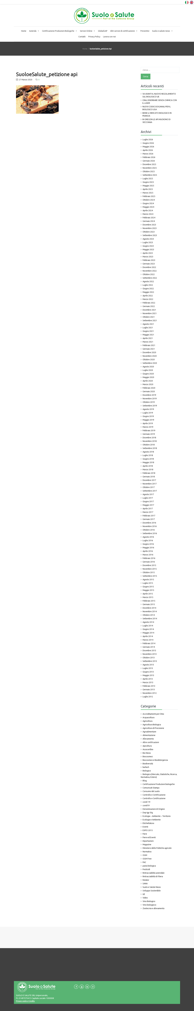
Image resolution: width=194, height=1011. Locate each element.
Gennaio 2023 (149, 264)
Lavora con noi (109, 36)
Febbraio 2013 (149, 686)
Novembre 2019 (150, 398)
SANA (145, 883)
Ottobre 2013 (149, 657)
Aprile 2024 (148, 210)
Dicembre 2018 (149, 437)
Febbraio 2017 (149, 516)
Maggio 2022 (148, 292)
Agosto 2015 (148, 579)
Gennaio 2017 (149, 519)
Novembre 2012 (150, 693)
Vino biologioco (149, 905)
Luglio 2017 (148, 498)
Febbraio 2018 (149, 473)
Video (145, 898)
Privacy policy (22, 1001)
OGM (145, 855)
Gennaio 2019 (149, 434)
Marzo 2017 (148, 512)
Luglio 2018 (148, 455)
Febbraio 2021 (149, 345)
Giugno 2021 (148, 331)
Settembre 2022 (150, 278)
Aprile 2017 (148, 508)
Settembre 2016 (150, 533)
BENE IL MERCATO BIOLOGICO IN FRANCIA (157, 114)
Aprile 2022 (148, 296)
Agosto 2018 (148, 452)
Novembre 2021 (150, 313)
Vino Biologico (149, 901)
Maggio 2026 (148, 146)
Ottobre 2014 (149, 615)
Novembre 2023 (150, 228)
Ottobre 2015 (149, 572)
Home (23, 31)
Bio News (147, 753)
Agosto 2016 (148, 537)
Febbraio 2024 (149, 217)
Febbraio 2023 (149, 260)
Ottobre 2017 (149, 487)
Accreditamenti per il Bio (153, 714)
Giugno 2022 (148, 288)
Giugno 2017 (148, 501)
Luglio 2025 (148, 178)
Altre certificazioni (151, 742)
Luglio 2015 (148, 583)
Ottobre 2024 (149, 200)
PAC (144, 862)
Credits (31, 1001)
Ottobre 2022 (149, 274)
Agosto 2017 (148, 494)
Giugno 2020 (148, 374)
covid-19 (146, 802)
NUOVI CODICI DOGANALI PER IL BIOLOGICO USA (156, 108)
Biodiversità (148, 763)
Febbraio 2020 (149, 388)
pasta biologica (149, 866)
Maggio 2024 (148, 207)
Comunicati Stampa (151, 788)
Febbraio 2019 (149, 430)
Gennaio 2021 (149, 349)
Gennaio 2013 (149, 689)
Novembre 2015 (150, 569)
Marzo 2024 (148, 214)
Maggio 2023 (148, 249)
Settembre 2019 (150, 406)
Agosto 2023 (148, 239)
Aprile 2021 (148, 338)
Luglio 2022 (148, 285)
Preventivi (144, 31)
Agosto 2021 (148, 324)
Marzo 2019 (148, 427)
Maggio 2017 (148, 505)
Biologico (147, 771)
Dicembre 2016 (149, 523)
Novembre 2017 (150, 484)
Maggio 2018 (148, 462)
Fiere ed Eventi (149, 837)
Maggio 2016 (148, 547)
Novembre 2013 (150, 654)
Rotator (146, 880)
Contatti (81, 36)
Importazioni (148, 841)
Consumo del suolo (151, 791)
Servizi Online (86, 31)
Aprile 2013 (148, 679)
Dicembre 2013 (149, 650)
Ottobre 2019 (149, 402)
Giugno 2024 (148, 203)
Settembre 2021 (150, 320)
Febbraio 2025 (149, 196)
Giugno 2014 (148, 629)
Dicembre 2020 (149, 352)
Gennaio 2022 (149, 306)
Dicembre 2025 (149, 164)
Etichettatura (148, 823)
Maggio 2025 (148, 186)
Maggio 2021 (148, 335)
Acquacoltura (148, 717)
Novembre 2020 (150, 356)
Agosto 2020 (148, 366)
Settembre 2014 (150, 618)
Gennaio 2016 (149, 562)
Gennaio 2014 (149, 647)
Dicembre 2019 (149, 395)
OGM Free (147, 859)
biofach (146, 767)
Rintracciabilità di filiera (153, 876)
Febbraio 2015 (149, 601)
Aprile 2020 (148, 381)
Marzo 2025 (148, 193)
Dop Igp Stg (148, 812)
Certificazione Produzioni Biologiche (58, 31)
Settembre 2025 (150, 175)
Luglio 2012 (148, 696)
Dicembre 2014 (149, 608)
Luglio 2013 (148, 668)
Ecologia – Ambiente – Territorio (157, 816)
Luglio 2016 (148, 540)
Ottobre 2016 (149, 530)
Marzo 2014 (148, 640)
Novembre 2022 (150, 271)
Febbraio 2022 (149, 303)
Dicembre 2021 (149, 310)
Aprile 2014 (148, 636)
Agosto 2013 (148, 665)
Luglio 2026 (148, 139)
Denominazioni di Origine (154, 809)
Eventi (145, 827)
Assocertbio (148, 749)
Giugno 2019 (148, 416)
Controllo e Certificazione (154, 795)
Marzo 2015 (148, 597)
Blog (145, 781)
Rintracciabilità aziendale (153, 873)
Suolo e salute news (161, 31)
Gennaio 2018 (149, 476)
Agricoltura (147, 721)
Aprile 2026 (148, 150)
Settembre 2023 (150, 235)
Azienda (32, 31)
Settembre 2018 (150, 448)
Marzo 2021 (148, 342)
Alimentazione (149, 735)
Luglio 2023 (148, 242)
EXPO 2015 (148, 830)
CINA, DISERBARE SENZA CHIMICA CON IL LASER (159, 101)
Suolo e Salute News (152, 887)
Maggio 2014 (148, 633)
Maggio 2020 (148, 377)
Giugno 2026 (148, 143)
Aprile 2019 (148, 423)
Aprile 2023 (148, 253)
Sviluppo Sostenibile (152, 891)
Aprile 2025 (148, 189)
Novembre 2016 (150, 526)
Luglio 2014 (148, 626)
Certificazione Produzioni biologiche (159, 784)
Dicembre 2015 (149, 565)
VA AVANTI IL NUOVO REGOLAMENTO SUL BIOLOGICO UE (159, 95)
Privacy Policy (94, 36)
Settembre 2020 (150, 363)
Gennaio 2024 (149, 221)
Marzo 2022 (148, 299)
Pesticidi (146, 869)
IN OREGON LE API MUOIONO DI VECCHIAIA (156, 120)
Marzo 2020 (148, 384)
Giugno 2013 (148, 672)
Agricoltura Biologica (152, 724)
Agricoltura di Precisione (153, 728)
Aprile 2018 (148, 466)
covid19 (146, 805)
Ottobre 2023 (149, 232)
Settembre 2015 (150, 576)
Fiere (145, 834)
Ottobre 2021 (149, 317)
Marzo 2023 (148, 256)
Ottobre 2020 (149, 359)
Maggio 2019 (148, 420)
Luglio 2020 (148, 370)
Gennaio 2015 (149, 604)
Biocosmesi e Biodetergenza (155, 760)
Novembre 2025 (150, 168)
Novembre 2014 (150, 611)
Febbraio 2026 (149, 157)
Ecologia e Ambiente (152, 820)
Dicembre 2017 (149, 480)
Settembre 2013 (150, 661)
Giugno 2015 (148, 586)
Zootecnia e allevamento (153, 908)
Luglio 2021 (148, 327)
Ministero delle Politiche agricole (157, 848)
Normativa (147, 851)
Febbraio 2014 (149, 643)
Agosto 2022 (148, 281)
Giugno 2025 (148, 182)
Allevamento (148, 739)
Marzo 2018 (148, 469)
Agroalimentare (149, 732)
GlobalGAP (102, 31)
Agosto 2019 (148, 409)
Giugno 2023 (148, 246)
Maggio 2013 (148, 675)
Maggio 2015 (148, 590)
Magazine (147, 844)
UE (144, 894)
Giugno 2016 (148, 544)
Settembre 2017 (150, 491)
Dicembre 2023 (149, 225)
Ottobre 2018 (149, 445)
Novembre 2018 (150, 441)
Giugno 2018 (148, 459)
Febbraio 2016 (149, 558)
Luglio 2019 (148, 413)
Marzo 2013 (148, 682)
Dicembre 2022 (149, 267)
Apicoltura (147, 746)
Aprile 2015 (148, 594)
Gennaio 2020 (149, 391)
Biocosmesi (148, 756)
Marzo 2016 (148, 555)
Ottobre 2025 (149, 171)
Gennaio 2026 (149, 161)
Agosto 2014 (148, 622)
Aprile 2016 (148, 551)
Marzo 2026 (148, 154)
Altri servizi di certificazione (122, 31)
